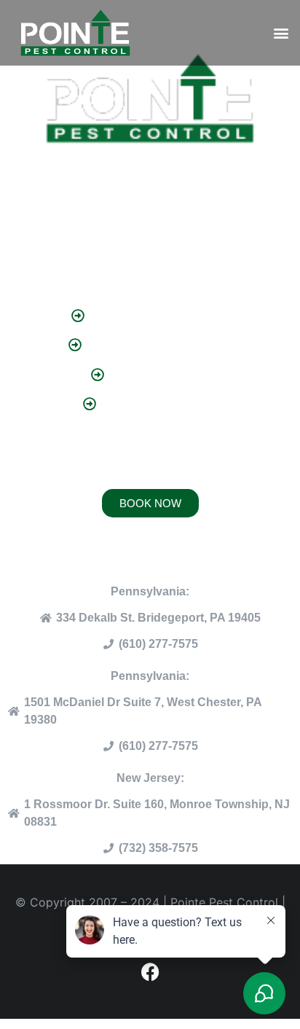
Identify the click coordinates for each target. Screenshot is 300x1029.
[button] (281, 33)
